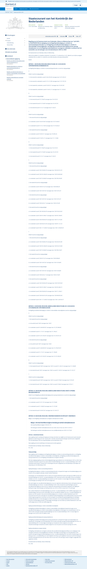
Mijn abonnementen (34, 8)
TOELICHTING (10, 45)
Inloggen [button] (76, 5)
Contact (8, 561)
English (7, 562)
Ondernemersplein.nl (69, 562)
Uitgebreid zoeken (23, 8)
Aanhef (8, 38)
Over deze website (10, 559)
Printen (70, 36)
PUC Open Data (48, 562)
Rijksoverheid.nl (68, 561)
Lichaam (7, 40)
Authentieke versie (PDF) (51, 37)
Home (15, 8)
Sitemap (27, 564)
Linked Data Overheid (50, 561)
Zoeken (8, 565)
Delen (77, 36)
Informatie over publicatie (11, 52)
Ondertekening (10, 42)
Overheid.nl (8, 9)
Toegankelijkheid (29, 562)
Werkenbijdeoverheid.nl (70, 564)
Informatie (62, 36)
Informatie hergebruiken (31, 559)
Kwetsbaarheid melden (31, 565)
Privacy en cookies (30, 561)
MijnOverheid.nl (68, 559)
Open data (47, 559)
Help (7, 564)
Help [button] (79, 9)
